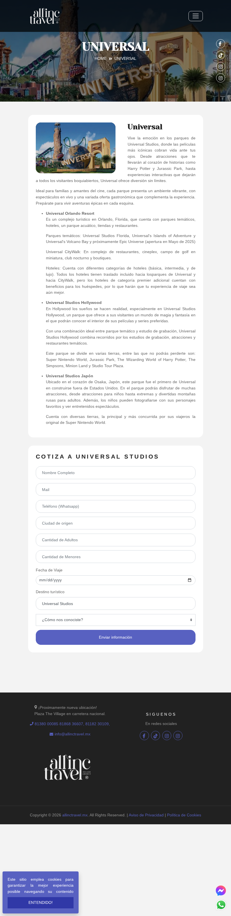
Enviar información (115, 637)
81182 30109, (97, 724)
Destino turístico (50, 592)
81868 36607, (72, 724)
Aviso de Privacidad (146, 815)
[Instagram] (220, 66)
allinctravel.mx (75, 815)
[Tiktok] (220, 55)
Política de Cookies (184, 815)
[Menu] (195, 16)
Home (100, 58)
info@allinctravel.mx (72, 734)
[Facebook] (220, 43)
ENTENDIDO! (40, 902)
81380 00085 (46, 724)
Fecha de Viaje (49, 570)
